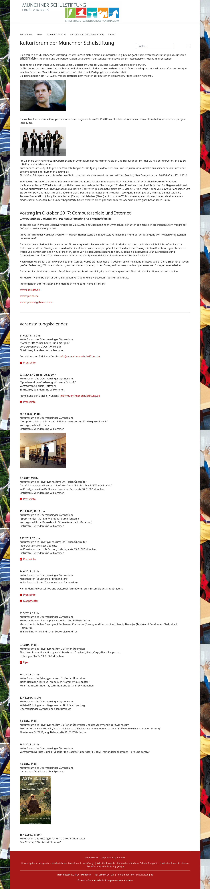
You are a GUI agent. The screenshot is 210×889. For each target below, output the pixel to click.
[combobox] (155, 46)
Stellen (111, 34)
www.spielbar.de (29, 296)
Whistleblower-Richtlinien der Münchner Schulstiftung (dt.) (127, 863)
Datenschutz (91, 857)
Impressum (107, 857)
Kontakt (121, 857)
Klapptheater (30, 601)
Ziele (39, 34)
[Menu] (188, 46)
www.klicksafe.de (30, 290)
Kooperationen (27, 57)
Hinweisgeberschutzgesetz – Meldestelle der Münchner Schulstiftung (57, 863)
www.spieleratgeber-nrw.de (36, 302)
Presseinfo (29, 362)
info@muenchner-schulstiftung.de (80, 356)
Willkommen (26, 34)
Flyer (25, 662)
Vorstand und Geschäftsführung (87, 34)
